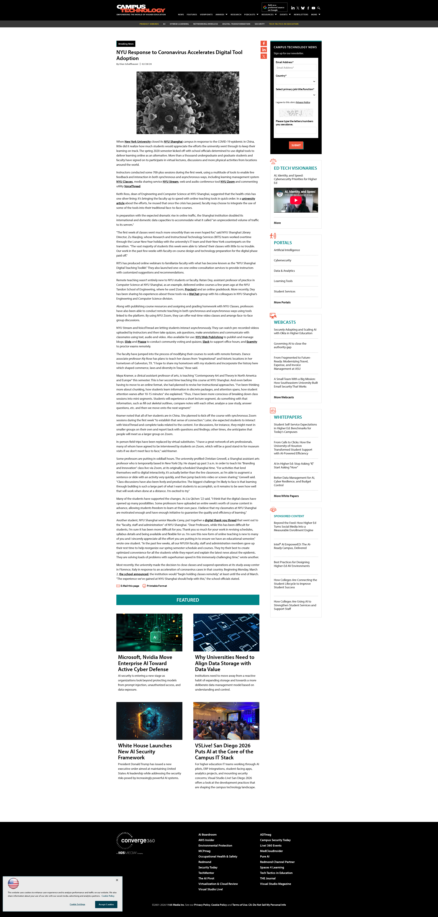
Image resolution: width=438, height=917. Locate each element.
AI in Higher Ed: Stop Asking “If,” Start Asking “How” (293, 465)
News (181, 14)
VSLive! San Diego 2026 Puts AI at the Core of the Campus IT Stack (224, 751)
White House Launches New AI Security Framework (145, 751)
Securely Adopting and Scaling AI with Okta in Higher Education (295, 331)
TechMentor (206, 873)
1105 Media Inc (175, 904)
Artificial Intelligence (287, 250)
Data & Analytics (284, 271)
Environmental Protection (215, 845)
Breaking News (126, 43)
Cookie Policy (219, 904)
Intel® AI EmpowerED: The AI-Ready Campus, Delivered (292, 546)
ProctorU (191, 289)
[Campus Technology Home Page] (141, 10)
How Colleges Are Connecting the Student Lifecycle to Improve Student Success (295, 583)
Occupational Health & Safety (217, 856)
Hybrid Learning (179, 24)
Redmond (204, 862)
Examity (252, 342)
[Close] (117, 880)
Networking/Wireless (205, 24)
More (314, 14)
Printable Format (157, 585)
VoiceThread (132, 186)
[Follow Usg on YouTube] (313, 8)
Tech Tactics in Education (276, 873)
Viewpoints (206, 14)
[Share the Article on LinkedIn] (264, 50)
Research (236, 14)
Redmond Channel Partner (277, 862)
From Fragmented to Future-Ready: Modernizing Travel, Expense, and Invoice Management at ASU (292, 363)
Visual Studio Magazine (275, 884)
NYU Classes (124, 182)
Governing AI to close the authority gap (290, 345)
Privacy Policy (303, 102)
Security (260, 24)
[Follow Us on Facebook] (308, 8)
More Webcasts (284, 397)
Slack (206, 342)
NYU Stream (170, 182)
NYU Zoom (228, 182)
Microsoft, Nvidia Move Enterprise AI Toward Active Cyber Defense (145, 662)
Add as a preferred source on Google (276, 7)
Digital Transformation (236, 24)
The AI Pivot (206, 878)
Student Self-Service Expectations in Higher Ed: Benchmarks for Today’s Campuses (295, 428)
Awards (220, 14)
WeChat (194, 294)
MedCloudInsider (271, 851)
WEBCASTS (285, 322)
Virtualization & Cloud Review (218, 884)
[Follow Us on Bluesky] (303, 8)
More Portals (282, 302)
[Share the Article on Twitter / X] (264, 56)
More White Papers (286, 496)
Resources (268, 14)
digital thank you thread (220, 520)
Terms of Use (239, 904)
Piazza (142, 342)
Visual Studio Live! (210, 889)
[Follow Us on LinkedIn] (293, 7)
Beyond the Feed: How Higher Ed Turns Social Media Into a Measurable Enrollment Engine (295, 526)
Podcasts (249, 14)
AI (164, 24)
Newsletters (301, 14)
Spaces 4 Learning (272, 867)
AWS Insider (206, 840)
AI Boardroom (207, 834)
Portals (283, 242)
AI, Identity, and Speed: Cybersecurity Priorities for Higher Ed (295, 179)
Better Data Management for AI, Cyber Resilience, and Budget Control (294, 481)
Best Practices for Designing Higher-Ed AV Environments (292, 564)
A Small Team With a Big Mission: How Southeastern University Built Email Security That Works (296, 382)
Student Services (284, 291)
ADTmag (265, 834)
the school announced (133, 574)
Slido (128, 342)
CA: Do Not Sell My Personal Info (267, 904)
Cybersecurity (282, 260)
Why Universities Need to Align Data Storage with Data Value (224, 662)
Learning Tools (283, 281)
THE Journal (268, 878)
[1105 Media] (136, 871)
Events (284, 14)
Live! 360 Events (271, 845)
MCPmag (204, 851)
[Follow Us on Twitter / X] (298, 8)
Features (192, 14)
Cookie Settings (77, 904)
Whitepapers (288, 417)
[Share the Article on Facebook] (264, 43)
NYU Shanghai (173, 141)
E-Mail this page (130, 585)
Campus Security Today (275, 840)
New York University (138, 141)
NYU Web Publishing (209, 337)
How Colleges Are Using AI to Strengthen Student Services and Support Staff (295, 605)
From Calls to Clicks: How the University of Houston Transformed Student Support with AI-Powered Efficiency (293, 447)
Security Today (207, 867)
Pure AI (264, 856)
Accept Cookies (106, 904)
